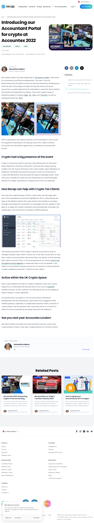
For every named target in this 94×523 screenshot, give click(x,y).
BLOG (3, 17)
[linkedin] (77, 68)
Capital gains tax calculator (57, 466)
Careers (4, 490)
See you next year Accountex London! (79, 93)
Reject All (8, 518)
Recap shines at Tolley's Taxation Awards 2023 (45, 397)
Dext (20, 98)
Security (32, 6)
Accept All (18, 518)
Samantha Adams (17, 69)
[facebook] (66, 68)
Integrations (23, 6)
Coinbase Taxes (6, 464)
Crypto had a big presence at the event (79, 80)
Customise (36, 518)
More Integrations (7, 475)
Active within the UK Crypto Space (78, 89)
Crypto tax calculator (55, 464)
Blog (49, 475)
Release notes (6, 455)
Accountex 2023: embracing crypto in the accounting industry (15, 398)
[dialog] (22, 511)
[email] (71, 68)
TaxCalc (44, 95)
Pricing (39, 6)
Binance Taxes (6, 469)
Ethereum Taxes (6, 472)
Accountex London (42, 77)
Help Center (52, 469)
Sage (26, 95)
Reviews (4, 452)
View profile (86, 349)
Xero (34, 95)
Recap (23, 71)
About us (4, 487)
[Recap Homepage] (8, 6)
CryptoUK (50, 287)
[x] (82, 68)
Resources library (54, 472)
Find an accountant (55, 478)
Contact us (5, 492)
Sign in (73, 6)
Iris (30, 95)
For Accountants (61, 6)
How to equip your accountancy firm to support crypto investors (78, 398)
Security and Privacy (55, 452)
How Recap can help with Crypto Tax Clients (79, 84)
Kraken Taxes (6, 466)
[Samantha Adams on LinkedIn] (15, 349)
